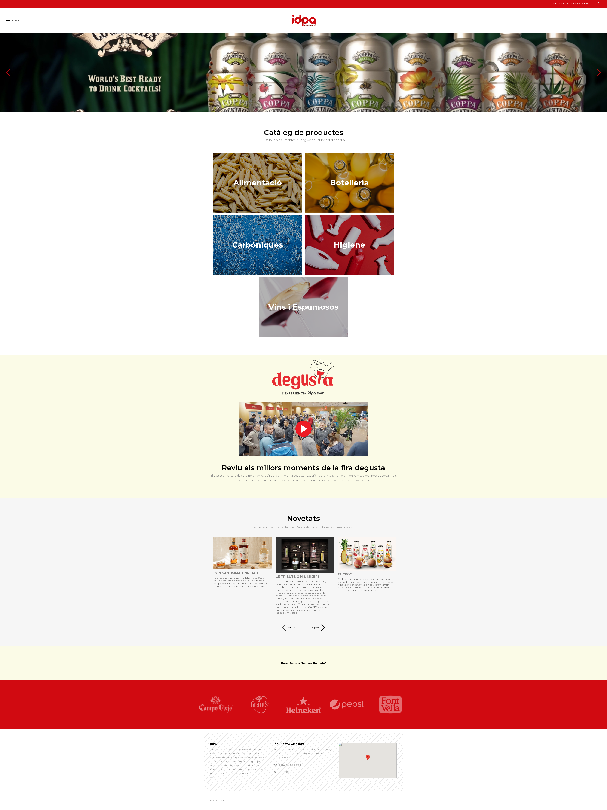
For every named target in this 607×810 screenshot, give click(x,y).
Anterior (291, 627)
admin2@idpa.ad (290, 764)
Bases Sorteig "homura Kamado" (303, 663)
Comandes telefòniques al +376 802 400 (572, 3)
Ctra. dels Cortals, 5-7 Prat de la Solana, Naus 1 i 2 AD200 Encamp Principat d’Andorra (305, 753)
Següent (315, 627)
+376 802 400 (288, 771)
